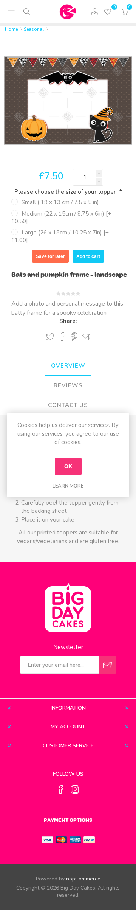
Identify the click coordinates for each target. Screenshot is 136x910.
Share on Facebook (62, 336)
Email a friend (86, 337)
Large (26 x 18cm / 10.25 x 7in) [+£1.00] (60, 236)
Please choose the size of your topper (65, 192)
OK (68, 466)
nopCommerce (83, 878)
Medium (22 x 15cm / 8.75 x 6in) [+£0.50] (61, 217)
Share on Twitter (50, 336)
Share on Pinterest (74, 336)
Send (107, 665)
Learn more (68, 485)
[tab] (68, 366)
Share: (68, 321)
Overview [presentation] (68, 366)
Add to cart (88, 256)
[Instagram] (75, 789)
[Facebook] (61, 789)
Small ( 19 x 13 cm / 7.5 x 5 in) (60, 202)
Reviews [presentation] (68, 385)
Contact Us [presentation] (68, 405)
